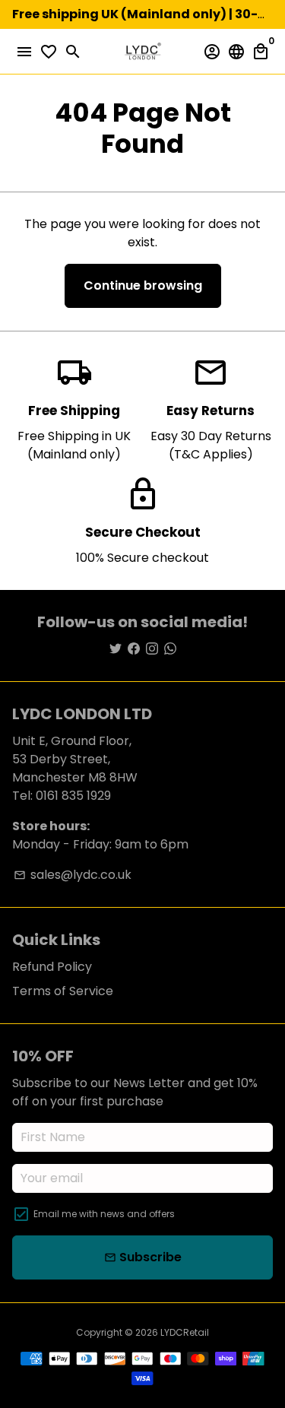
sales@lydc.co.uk (72, 874)
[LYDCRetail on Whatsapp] (170, 649)
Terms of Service (62, 991)
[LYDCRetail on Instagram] (152, 649)
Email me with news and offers (104, 1213)
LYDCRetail (184, 1332)
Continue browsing (143, 285)
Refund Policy (52, 966)
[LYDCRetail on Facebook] (134, 649)
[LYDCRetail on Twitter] (115, 649)
